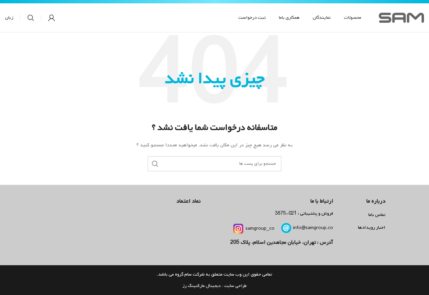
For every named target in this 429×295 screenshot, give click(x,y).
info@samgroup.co (313, 227)
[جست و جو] (31, 17)
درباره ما (375, 201)
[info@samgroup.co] (286, 228)
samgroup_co (260, 228)
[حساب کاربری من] (51, 17)
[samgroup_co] (238, 228)
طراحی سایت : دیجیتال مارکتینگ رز (214, 285)
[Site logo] (401, 17)
